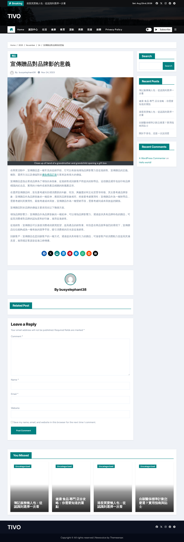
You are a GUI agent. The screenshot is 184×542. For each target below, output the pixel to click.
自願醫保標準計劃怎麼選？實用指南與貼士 (153, 502)
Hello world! (145, 162)
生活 (44, 29)
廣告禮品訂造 (49, 174)
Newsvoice (100, 537)
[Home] (11, 29)
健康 (53, 29)
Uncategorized (22, 466)
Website (15, 408)
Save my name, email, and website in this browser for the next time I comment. (54, 422)
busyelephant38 (27, 72)
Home (20, 29)
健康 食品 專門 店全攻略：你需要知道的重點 (71, 502)
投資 (89, 29)
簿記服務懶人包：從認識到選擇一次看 (28, 504)
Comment (17, 336)
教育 (62, 29)
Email (14, 393)
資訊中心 (33, 29)
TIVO (14, 16)
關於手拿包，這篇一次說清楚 (154, 133)
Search (147, 56)
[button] (175, 29)
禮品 (14, 55)
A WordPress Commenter (152, 158)
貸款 (71, 29)
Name (15, 379)
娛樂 (98, 29)
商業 (80, 29)
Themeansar (116, 537)
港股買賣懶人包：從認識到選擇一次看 (111, 504)
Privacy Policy (114, 29)
